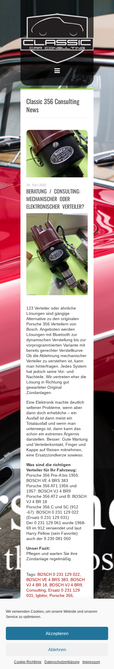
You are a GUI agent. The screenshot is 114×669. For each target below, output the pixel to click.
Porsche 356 (61, 595)
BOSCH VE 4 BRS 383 (47, 579)
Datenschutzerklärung (62, 662)
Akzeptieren (57, 633)
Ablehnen (57, 649)
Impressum (91, 662)
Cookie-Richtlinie (28, 662)
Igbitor (41, 595)
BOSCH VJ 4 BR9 (65, 585)
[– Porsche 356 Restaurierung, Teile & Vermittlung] (57, 38)
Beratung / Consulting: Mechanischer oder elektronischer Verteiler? (55, 198)
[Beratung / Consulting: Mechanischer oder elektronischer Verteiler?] (57, 153)
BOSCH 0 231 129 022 (58, 574)
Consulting (36, 590)
